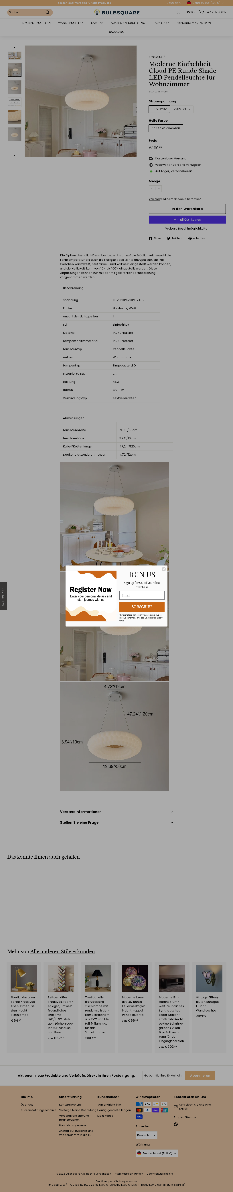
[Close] (164, 569)
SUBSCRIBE (142, 607)
